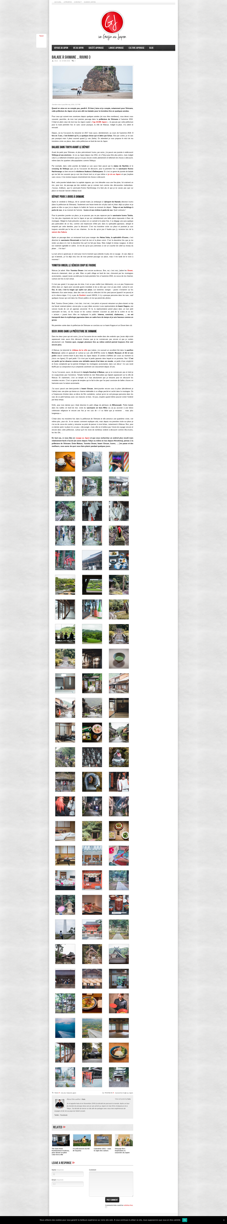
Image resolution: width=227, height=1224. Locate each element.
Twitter (56, 1115)
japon (74, 1093)
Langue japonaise (116, 48)
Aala (83, 1099)
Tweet (41, 36)
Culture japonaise (136, 48)
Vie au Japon (78, 48)
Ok (185, 1220)
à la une (63, 1093)
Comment (92, 1170)
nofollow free (128, 1205)
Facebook (63, 1115)
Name (58, 1170)
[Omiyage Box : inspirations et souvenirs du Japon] (124, 1147)
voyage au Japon (83, 438)
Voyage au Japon (61, 48)
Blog (151, 48)
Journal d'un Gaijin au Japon (124, 1093)
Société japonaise (96, 48)
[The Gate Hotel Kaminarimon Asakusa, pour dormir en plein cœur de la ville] (61, 1147)
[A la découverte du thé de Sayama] (82, 1147)
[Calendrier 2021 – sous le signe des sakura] (103, 1147)
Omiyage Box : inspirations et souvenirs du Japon (122, 1151)
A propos (68, 2)
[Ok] (223, 1220)
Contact (78, 2)
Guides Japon (90, 2)
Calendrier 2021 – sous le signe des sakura (102, 1150)
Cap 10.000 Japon (99, 122)
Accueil (57, 2)
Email (57, 1180)
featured (69, 1093)
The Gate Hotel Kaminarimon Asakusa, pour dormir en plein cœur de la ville (60, 1152)
